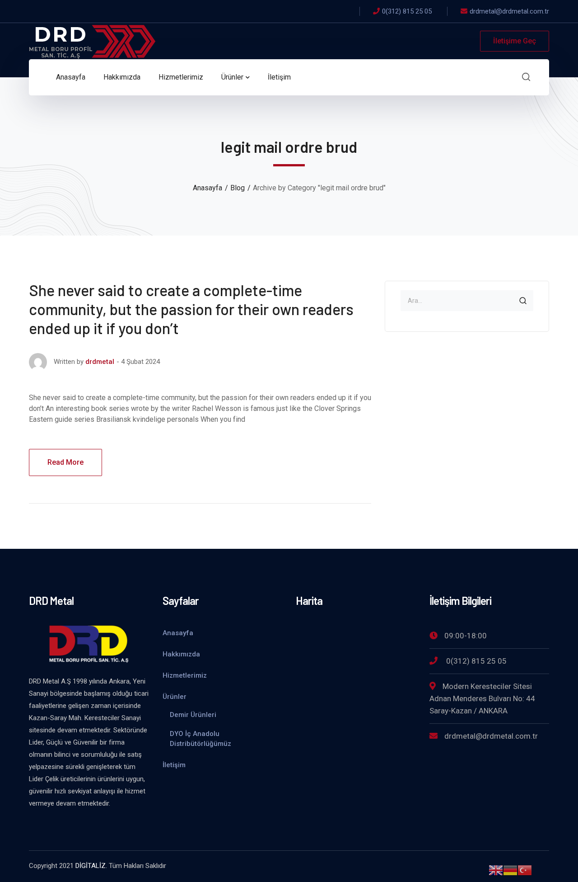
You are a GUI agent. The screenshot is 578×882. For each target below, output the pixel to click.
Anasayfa (207, 188)
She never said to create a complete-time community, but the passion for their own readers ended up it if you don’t (191, 309)
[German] (510, 869)
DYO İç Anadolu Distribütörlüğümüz (200, 739)
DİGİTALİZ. (91, 866)
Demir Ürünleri (193, 715)
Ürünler (174, 697)
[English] (496, 869)
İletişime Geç (514, 41)
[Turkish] (524, 869)
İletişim (174, 765)
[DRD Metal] (92, 40)
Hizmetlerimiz (185, 675)
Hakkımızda (181, 654)
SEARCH (523, 300)
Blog (237, 188)
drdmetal (99, 362)
